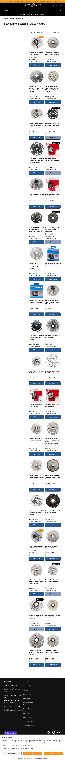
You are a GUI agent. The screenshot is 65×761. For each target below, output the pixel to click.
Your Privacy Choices (29, 725)
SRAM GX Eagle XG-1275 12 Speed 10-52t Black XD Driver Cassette (36, 160)
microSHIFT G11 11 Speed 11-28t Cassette (36, 53)
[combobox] (32, 10)
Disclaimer (26, 698)
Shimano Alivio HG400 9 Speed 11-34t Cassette (53, 264)
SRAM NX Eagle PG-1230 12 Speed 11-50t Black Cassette (36, 337)
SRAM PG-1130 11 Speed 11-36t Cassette (36, 195)
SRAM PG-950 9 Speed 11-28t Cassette (36, 547)
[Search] (60, 10)
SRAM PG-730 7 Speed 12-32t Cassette (36, 372)
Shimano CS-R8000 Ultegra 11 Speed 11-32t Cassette (36, 652)
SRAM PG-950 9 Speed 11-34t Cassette (52, 406)
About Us (26, 682)
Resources (26, 713)
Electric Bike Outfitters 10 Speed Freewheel (52, 581)
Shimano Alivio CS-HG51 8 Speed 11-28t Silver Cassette (36, 512)
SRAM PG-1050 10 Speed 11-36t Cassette (52, 160)
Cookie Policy (27, 694)
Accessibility (27, 686)
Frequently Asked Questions (28, 704)
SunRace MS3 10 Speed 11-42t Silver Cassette (52, 616)
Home (6, 18)
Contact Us (26, 690)
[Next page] (49, 673)
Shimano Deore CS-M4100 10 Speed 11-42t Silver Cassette (36, 581)
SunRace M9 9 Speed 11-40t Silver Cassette (36, 439)
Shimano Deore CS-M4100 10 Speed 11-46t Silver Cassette (36, 477)
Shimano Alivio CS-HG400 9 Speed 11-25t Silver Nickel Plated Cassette (36, 89)
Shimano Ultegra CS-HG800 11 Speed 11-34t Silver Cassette (52, 302)
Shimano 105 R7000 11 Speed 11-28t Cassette (52, 53)
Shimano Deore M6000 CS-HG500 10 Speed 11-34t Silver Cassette (36, 125)
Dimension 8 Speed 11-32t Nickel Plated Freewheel (52, 229)
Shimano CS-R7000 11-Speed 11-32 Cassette (52, 651)
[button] (3, 5)
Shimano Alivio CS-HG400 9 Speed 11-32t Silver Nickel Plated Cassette (52, 89)
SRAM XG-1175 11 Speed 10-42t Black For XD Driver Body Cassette (36, 229)
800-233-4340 (41, 14)
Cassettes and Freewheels (17, 18)
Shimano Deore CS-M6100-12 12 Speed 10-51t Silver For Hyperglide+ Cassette (52, 441)
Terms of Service (28, 721)
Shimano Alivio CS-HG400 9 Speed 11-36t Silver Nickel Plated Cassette (36, 265)
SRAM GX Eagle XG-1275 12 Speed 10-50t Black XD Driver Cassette (52, 125)
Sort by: (33, 32)
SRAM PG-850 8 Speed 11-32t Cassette (52, 372)
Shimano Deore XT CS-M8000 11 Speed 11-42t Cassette (52, 477)
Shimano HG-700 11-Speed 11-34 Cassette (51, 547)
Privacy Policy (27, 709)
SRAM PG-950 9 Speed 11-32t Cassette (52, 195)
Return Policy (27, 717)
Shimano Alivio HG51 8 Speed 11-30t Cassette (36, 301)
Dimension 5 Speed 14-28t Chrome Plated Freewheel (36, 617)
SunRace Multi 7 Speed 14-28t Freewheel (52, 512)
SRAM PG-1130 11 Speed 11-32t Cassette (52, 337)
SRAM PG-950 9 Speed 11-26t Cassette (36, 406)
